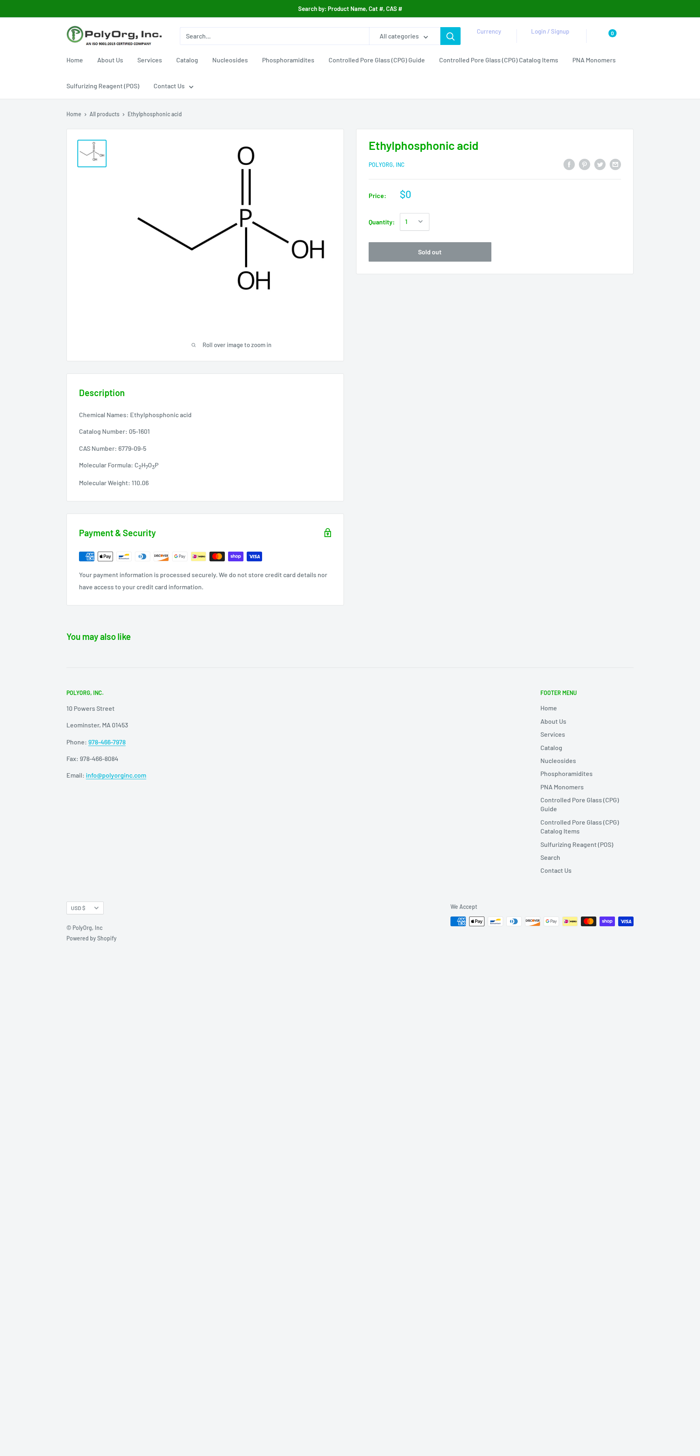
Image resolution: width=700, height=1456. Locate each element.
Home (74, 60)
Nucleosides (230, 60)
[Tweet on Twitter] (600, 164)
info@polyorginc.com (116, 775)
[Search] (450, 36)
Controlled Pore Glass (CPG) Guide (377, 60)
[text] (205, 448)
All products (105, 114)
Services (149, 60)
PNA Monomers (594, 60)
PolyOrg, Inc (387, 164)
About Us (110, 60)
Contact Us (169, 86)
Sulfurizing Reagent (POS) (102, 86)
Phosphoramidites (288, 60)
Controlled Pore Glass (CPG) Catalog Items (498, 60)
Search (550, 857)
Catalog (187, 60)
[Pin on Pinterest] (584, 164)
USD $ (78, 907)
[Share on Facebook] (569, 164)
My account (548, 40)
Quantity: (382, 221)
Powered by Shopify (91, 938)
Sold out (430, 251)
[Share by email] (615, 164)
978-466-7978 (107, 742)
